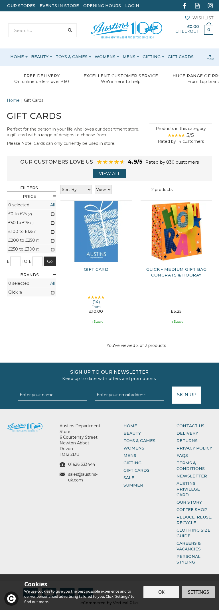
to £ (27, 261)
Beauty (132, 433)
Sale (128, 477)
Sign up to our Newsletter (109, 375)
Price (29, 196)
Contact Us (190, 425)
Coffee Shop (192, 509)
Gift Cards (136, 470)
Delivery (187, 433)
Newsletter (192, 476)
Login (132, 5)
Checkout (187, 31)
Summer (133, 485)
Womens (133, 448)
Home (130, 425)
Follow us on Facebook (184, 5)
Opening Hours (102, 5)
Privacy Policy (194, 448)
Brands (29, 274)
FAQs (182, 455)
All (52, 205)
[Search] (69, 30)
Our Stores (21, 5)
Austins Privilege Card (188, 489)
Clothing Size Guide (193, 533)
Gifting (132, 462)
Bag (206, 28)
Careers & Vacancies (189, 546)
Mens (129, 455)
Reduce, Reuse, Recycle (194, 520)
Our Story (189, 502)
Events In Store (59, 5)
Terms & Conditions (191, 465)
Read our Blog (197, 5)
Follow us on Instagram (210, 5)
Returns (187, 440)
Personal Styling (188, 559)
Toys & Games (139, 440)
